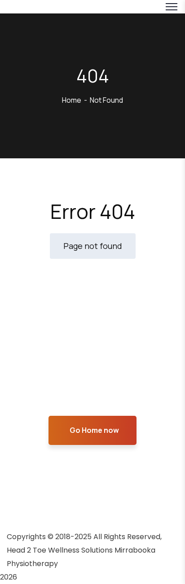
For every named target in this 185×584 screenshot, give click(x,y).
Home (71, 100)
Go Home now (94, 430)
